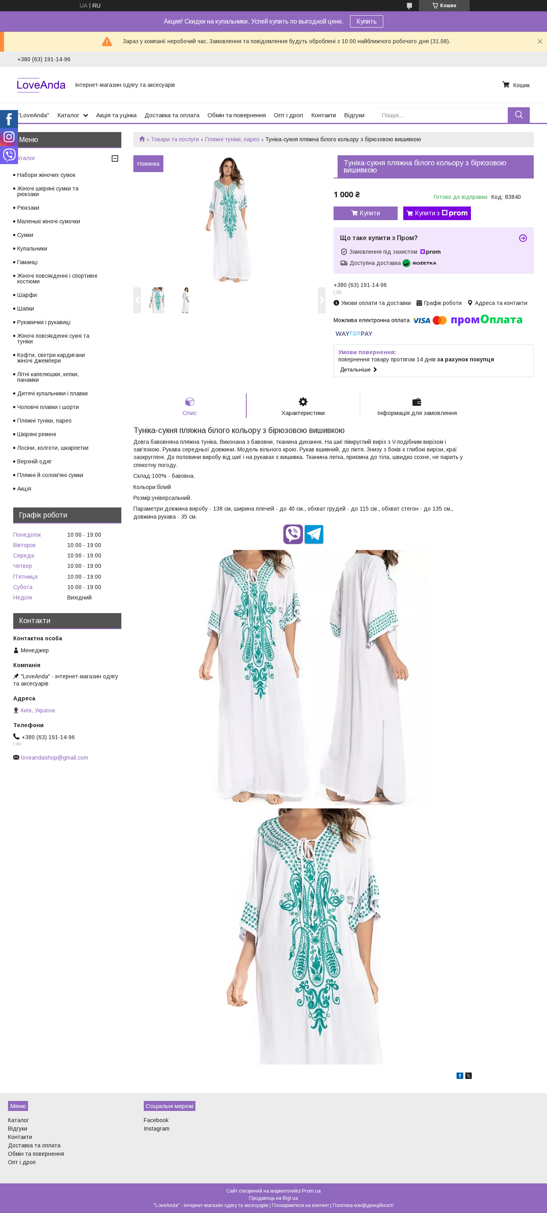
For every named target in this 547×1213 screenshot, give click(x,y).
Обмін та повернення (236, 115)
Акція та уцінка (116, 115)
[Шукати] (519, 115)
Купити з (427, 213)
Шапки (25, 308)
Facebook (156, 1120)
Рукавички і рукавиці (43, 322)
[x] (468, 1077)
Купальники (32, 248)
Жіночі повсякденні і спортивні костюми (57, 279)
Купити (370, 213)
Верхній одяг (34, 461)
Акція (24, 488)
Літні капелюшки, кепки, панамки (48, 377)
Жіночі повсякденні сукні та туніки (53, 339)
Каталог (68, 115)
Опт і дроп (288, 115)
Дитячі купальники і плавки (52, 393)
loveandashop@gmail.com (54, 757)
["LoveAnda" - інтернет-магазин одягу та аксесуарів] (41, 85)
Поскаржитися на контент (300, 1205)
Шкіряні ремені (36, 434)
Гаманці (27, 262)
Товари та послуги (175, 139)
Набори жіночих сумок (46, 175)
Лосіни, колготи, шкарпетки (52, 448)
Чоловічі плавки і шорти (48, 407)
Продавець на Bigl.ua (273, 1198)
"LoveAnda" (33, 115)
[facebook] (460, 1077)
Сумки (25, 235)
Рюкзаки (28, 208)
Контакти (323, 115)
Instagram (156, 1128)
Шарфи (27, 295)
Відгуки (354, 115)
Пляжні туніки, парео (232, 139)
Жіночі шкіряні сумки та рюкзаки (47, 191)
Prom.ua (311, 1191)
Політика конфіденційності (363, 1205)
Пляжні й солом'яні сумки (50, 475)
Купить (366, 21)
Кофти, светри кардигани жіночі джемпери (51, 358)
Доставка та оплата (172, 115)
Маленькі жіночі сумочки (48, 221)
